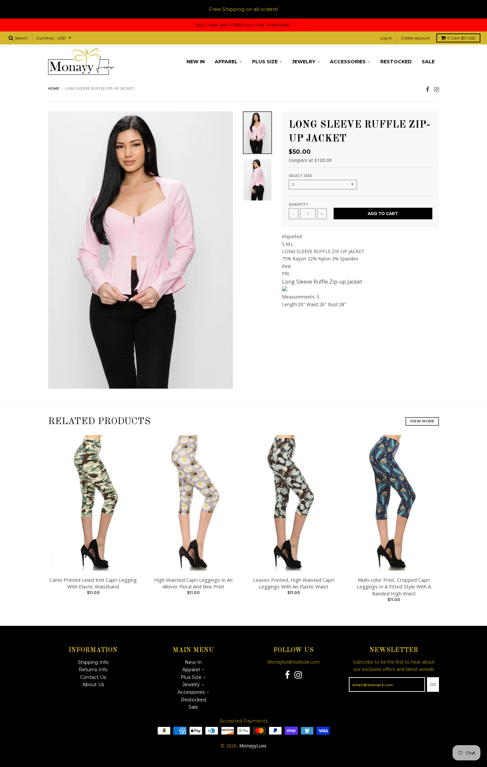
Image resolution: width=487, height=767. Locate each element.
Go (433, 684)
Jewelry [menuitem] (303, 62)
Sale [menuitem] (428, 62)
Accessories (191, 692)
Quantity (298, 204)
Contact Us (93, 677)
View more (422, 421)
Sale (193, 707)
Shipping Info (93, 662)
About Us (93, 684)
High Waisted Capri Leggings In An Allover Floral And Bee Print (193, 583)
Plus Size (191, 677)
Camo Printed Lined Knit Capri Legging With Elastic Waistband (93, 583)
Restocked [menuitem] (396, 62)
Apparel (191, 670)
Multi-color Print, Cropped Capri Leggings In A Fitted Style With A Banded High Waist (394, 586)
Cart (461, 37)
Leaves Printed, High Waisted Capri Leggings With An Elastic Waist (293, 583)
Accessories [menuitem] (348, 62)
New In (193, 662)
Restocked (193, 700)
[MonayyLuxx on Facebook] (427, 89)
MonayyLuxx (252, 745)
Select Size (300, 176)
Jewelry (191, 684)
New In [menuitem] (196, 62)
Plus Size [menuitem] (265, 62)
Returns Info (93, 670)
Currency (45, 37)
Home (53, 88)
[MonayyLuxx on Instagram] (436, 89)
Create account (415, 37)
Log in (386, 37)
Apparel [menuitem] (226, 62)
